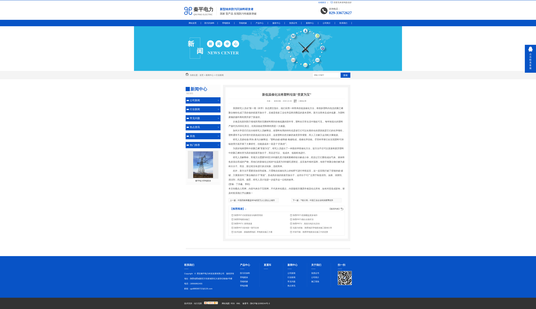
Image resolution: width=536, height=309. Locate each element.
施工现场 (315, 281)
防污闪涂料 (209, 23)
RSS (233, 303)
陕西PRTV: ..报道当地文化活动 (306, 223)
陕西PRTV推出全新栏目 (303, 219)
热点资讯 (195, 127)
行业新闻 (220, 75)
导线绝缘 (243, 23)
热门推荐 (195, 145)
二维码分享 (302, 101)
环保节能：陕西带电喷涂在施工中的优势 (310, 232)
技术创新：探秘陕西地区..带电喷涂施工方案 (253, 232)
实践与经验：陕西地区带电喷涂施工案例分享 (312, 228)
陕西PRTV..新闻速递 (243, 223)
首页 (202, 75)
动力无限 (198, 303)
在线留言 (322, 2)
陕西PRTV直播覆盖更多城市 (305, 215)
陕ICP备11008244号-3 (260, 303)
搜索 (345, 75)
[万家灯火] (211, 303)
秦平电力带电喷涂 (203, 181)
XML (238, 303)
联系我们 (343, 23)
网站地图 (226, 303)
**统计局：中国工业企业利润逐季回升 (317, 200)
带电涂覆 (244, 286)
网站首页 (193, 23)
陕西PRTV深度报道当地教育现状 (248, 215)
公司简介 (327, 23)
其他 (192, 136)
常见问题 (195, 118)
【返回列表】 (334, 209)
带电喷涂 (226, 23)
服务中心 (276, 23)
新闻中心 (310, 23)
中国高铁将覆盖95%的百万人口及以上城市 (256, 200)
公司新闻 (195, 100)
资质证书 (293, 23)
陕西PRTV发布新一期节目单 (246, 228)
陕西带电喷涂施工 (242, 219)
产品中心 (260, 23)
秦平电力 (203, 9)
